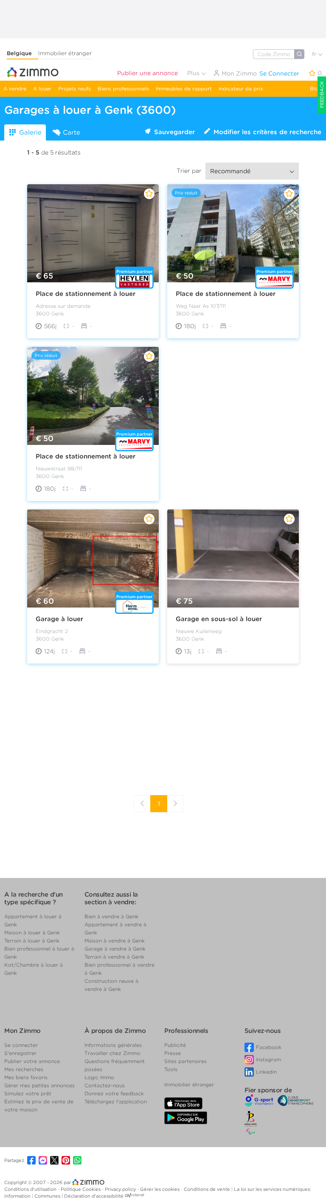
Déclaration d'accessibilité (94, 1196)
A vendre (14, 88)
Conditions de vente (207, 1189)
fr (315, 54)
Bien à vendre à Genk (111, 916)
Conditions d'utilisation (31, 1189)
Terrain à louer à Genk (31, 940)
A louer (42, 88)
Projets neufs (74, 88)
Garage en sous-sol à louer (219, 619)
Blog (316, 88)
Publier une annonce (147, 73)
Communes (48, 1196)
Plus (194, 73)
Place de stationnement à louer (85, 294)
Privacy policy (121, 1189)
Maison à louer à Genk (32, 932)
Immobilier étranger (65, 53)
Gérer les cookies (160, 1189)
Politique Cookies (81, 1189)
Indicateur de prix (241, 88)
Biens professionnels (123, 88)
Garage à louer (59, 619)
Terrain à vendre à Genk (114, 957)
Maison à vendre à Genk (114, 940)
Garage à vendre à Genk (115, 948)
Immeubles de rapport (184, 88)
